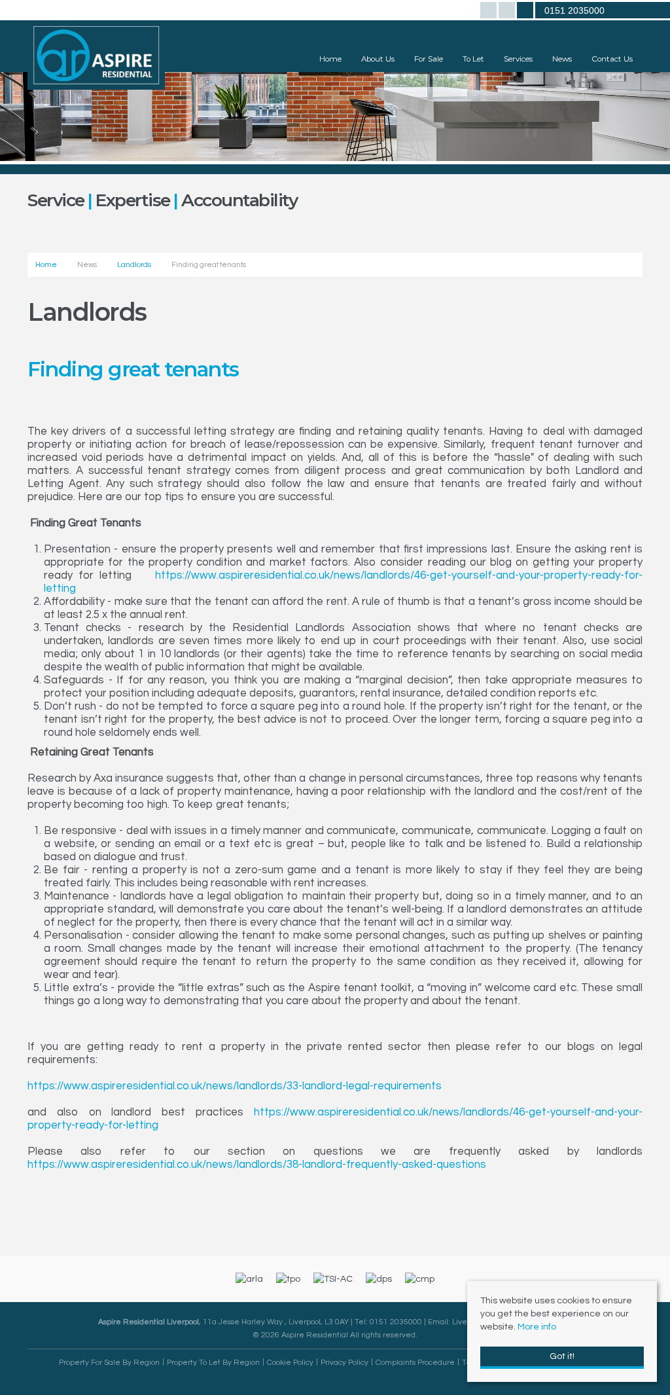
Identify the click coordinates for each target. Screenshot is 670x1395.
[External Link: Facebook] (489, 11)
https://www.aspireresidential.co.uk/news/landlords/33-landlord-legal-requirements (234, 1086)
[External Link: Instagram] (508, 11)
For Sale (428, 58)
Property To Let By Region (213, 1362)
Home (330, 58)
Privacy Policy (344, 1362)
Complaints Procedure (415, 1362)
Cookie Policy (290, 1362)
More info (537, 1327)
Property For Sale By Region (109, 1362)
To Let (473, 58)
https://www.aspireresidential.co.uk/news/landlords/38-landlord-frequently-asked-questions (256, 1164)
